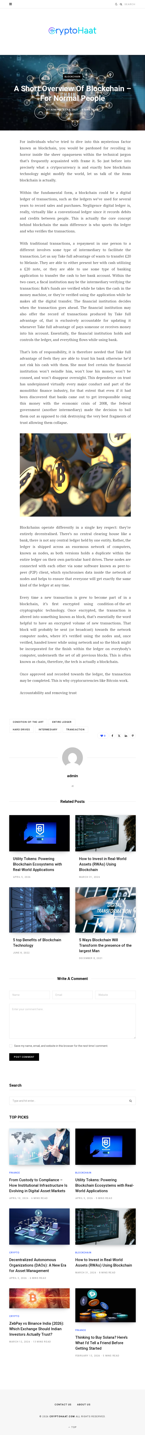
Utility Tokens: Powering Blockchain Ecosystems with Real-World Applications (37, 864)
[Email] (7, 193)
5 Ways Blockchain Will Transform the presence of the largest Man (105, 945)
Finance (14, 1172)
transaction (75, 729)
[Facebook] (7, 153)
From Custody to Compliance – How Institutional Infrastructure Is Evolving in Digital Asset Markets (38, 1185)
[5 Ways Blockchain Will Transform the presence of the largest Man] (105, 910)
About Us (83, 1404)
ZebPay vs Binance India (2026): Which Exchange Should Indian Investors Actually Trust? (36, 1329)
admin (55, 109)
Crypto (14, 1252)
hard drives (21, 729)
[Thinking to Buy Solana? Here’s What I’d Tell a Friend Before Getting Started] (105, 1305)
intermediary (48, 729)
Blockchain (73, 76)
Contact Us (63, 1404)
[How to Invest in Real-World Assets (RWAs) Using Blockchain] (105, 833)
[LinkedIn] (7, 183)
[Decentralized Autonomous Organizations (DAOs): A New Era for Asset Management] (39, 1226)
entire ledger (62, 722)
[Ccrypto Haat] (72, 31)
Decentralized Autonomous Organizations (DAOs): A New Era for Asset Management (37, 1265)
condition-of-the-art (28, 722)
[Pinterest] (7, 173)
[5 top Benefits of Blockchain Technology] (39, 910)
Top (74, 1427)
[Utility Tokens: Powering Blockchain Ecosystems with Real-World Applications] (39, 833)
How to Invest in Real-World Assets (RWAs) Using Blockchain (102, 864)
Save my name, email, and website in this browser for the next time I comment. (61, 1045)
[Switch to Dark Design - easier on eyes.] (116, 4)
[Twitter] (7, 163)
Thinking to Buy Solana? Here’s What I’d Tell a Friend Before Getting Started (101, 1343)
